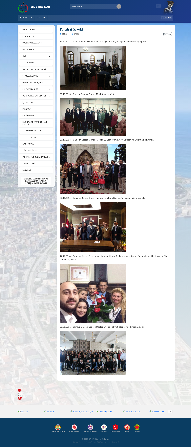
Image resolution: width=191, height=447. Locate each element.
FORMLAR (26, 170)
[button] (170, 394)
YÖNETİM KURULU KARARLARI (35, 157)
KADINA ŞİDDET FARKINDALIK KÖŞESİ (35, 123)
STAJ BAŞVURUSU (30, 76)
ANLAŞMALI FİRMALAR (32, 131)
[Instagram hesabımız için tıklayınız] (158, 6)
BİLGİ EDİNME (28, 116)
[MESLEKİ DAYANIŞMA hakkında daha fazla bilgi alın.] (36, 181)
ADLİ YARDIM (28, 63)
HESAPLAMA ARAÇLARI (32, 83)
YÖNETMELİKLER (29, 150)
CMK (24, 56)
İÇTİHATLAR (27, 102)
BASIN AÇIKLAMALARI (32, 43)
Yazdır (168, 34)
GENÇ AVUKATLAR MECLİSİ (34, 96)
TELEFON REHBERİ (30, 137)
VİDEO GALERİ (28, 164)
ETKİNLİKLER (28, 36)
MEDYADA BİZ (28, 49)
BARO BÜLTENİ (28, 30)
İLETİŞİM (41, 18)
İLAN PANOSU (28, 144)
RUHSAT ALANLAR (30, 89)
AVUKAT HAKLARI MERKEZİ (34, 69)
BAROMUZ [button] (25, 18)
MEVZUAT (26, 109)
